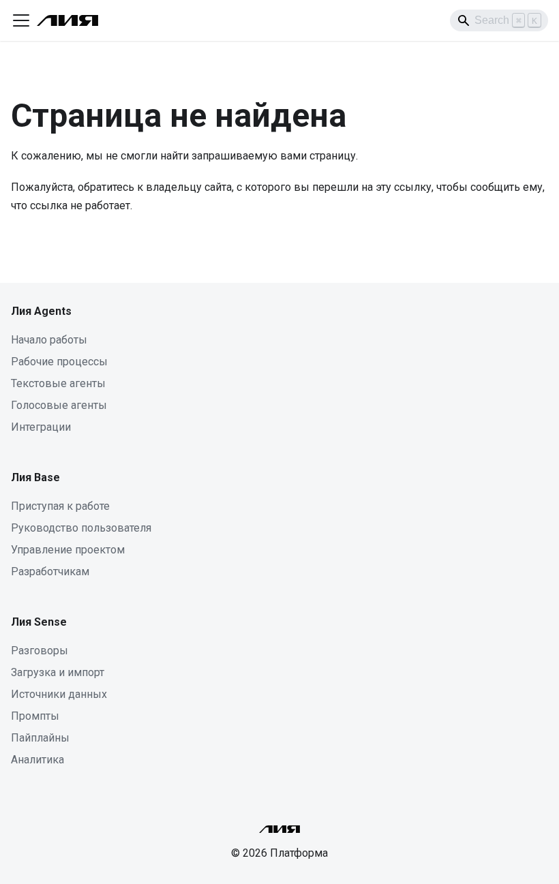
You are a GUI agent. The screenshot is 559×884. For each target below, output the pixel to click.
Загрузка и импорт (57, 672)
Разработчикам (50, 571)
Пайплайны (40, 737)
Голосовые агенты (59, 405)
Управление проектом (68, 549)
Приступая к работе (60, 506)
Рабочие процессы (59, 361)
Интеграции (41, 427)
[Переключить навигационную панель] (21, 20)
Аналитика (37, 759)
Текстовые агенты (58, 383)
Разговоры (39, 650)
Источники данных (59, 694)
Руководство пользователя (81, 527)
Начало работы (49, 339)
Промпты (35, 716)
